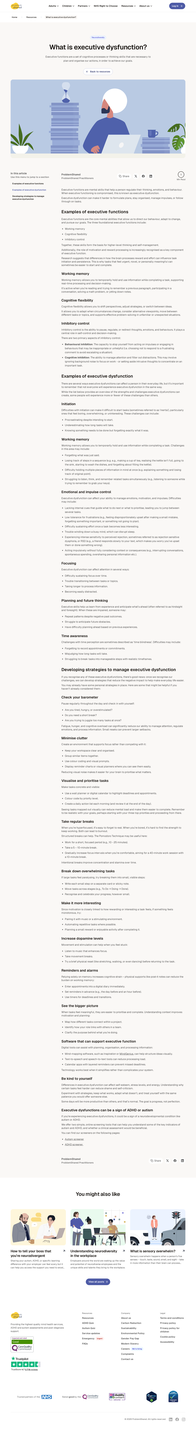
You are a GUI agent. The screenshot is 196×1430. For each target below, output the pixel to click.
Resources (31, 17)
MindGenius (126, 1053)
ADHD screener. (74, 1144)
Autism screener (74, 1139)
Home (14, 17)
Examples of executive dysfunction (29, 190)
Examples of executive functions (28, 183)
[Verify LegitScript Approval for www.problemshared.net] (151, 1396)
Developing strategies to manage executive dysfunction (28, 197)
